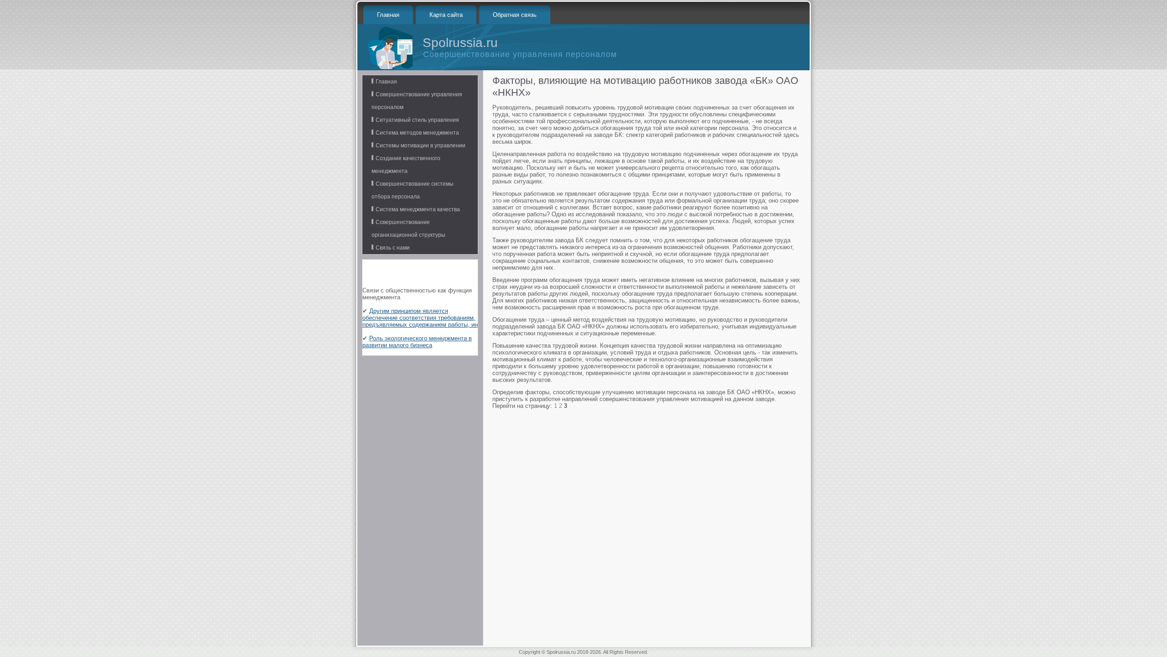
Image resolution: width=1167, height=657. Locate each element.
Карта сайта (446, 14)
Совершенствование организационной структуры (408, 228)
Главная (388, 14)
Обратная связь (515, 14)
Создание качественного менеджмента (406, 164)
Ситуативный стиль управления (417, 120)
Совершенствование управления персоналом (417, 100)
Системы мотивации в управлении (420, 145)
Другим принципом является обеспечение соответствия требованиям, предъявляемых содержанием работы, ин (420, 318)
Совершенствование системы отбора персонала (413, 190)
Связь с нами (393, 248)
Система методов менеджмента (417, 133)
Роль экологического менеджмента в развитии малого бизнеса (417, 342)
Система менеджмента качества (418, 209)
